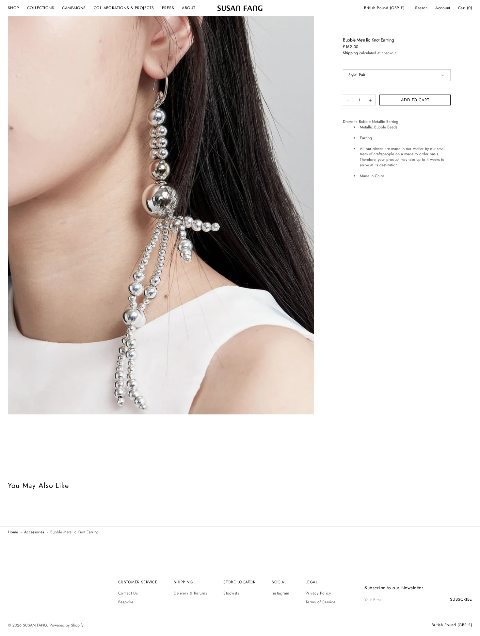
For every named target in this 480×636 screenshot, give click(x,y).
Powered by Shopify (66, 625)
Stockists (231, 593)
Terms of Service (321, 602)
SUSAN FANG (35, 625)
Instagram (280, 593)
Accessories (34, 532)
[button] (384, 8)
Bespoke (125, 602)
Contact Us (128, 593)
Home (13, 532)
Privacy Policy (318, 593)
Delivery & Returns (190, 593)
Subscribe (461, 599)
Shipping (350, 53)
